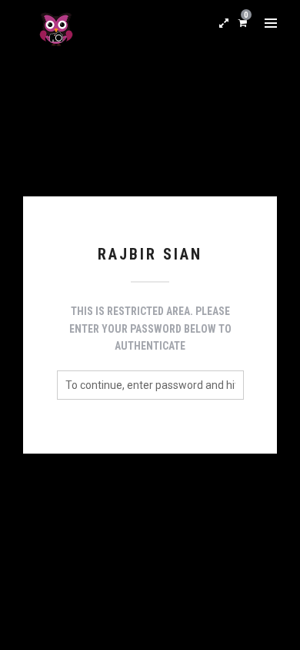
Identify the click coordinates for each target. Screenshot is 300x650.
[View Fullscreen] (223, 23)
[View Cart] (242, 22)
